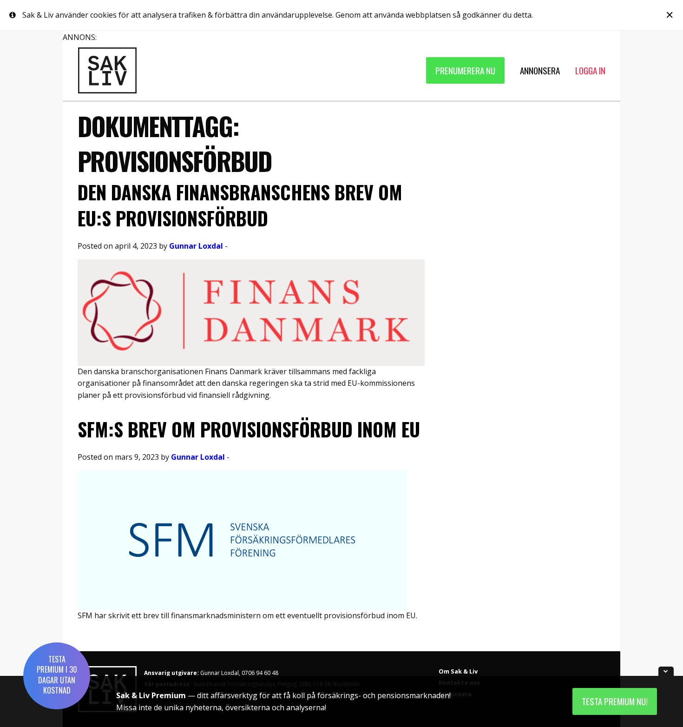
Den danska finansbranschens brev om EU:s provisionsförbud (240, 205)
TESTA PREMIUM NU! (615, 701)
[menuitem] (465, 70)
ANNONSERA (540, 70)
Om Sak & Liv (458, 671)
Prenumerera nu (465, 70)
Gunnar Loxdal (196, 246)
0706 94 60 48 (260, 673)
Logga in (590, 70)
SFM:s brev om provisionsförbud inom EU (249, 429)
